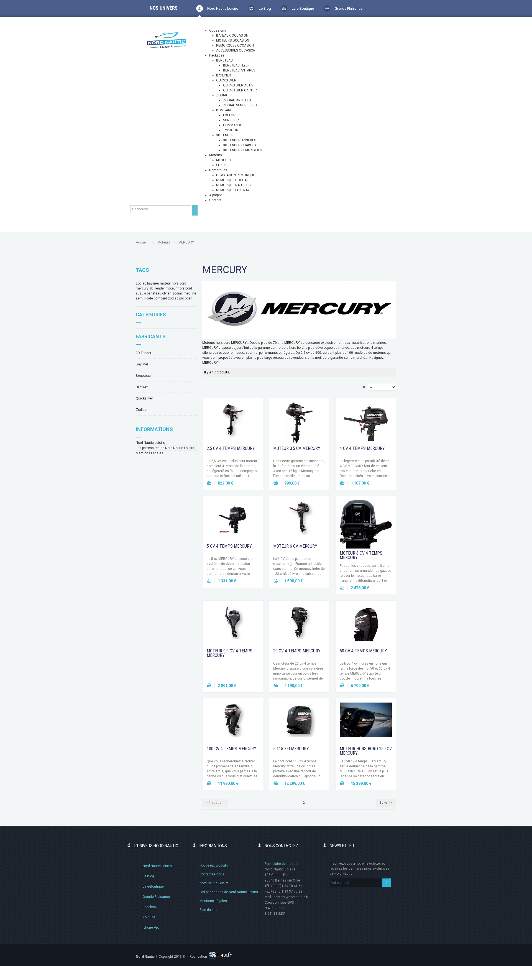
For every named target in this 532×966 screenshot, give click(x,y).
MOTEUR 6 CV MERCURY (295, 546)
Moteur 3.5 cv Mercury (296, 448)
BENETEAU (224, 60)
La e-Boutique (303, 8)
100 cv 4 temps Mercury (231, 748)
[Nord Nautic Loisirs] (166, 40)
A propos (215, 195)
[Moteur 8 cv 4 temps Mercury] (366, 524)
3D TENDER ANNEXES (239, 140)
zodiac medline (184, 293)
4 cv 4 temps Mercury (362, 448)
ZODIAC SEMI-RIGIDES (240, 105)
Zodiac (141, 410)
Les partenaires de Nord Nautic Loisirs (165, 448)
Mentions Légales (149, 453)
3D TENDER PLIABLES (239, 145)
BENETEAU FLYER (236, 65)
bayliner (153, 283)
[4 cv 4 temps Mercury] (366, 423)
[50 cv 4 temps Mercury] (366, 625)
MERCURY (224, 160)
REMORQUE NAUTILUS (233, 185)
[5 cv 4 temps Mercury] (233, 521)
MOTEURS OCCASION (232, 40)
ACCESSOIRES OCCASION (235, 50)
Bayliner (142, 364)
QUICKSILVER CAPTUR (240, 90)
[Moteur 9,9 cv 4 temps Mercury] (233, 625)
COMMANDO (232, 125)
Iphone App (151, 927)
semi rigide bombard (151, 298)
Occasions (217, 30)
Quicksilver (144, 398)
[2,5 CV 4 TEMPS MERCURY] (233, 423)
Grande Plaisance (348, 8)
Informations (154, 429)
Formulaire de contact (281, 864)
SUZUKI (221, 165)
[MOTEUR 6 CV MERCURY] (299, 521)
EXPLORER (231, 115)
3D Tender (157, 288)
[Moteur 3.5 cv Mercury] (299, 423)
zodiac (141, 283)
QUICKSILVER (226, 80)
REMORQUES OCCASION (235, 45)
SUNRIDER (231, 120)
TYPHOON (230, 130)
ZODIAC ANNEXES (237, 100)
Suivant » (386, 802)
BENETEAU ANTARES (239, 70)
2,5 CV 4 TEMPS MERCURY (231, 448)
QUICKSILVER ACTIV (238, 85)
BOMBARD (224, 110)
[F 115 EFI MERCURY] (299, 723)
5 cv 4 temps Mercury (229, 546)
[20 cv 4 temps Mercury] (299, 625)
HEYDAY (142, 387)
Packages (216, 55)
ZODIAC (222, 95)
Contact (215, 200)
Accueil (141, 242)
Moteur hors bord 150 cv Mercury (366, 751)
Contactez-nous (212, 874)
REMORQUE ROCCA (231, 180)
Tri (363, 387)
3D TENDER (225, 135)
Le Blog (265, 8)
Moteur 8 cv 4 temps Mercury (361, 555)
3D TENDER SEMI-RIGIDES (242, 150)
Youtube (149, 917)
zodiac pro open (180, 298)
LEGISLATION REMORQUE (235, 175)
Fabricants (151, 336)
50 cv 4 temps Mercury (363, 651)
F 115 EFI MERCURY (291, 748)
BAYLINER (223, 75)
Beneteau (143, 376)
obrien (167, 293)
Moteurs (215, 155)
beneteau (154, 293)
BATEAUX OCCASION (232, 35)
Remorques (218, 170)
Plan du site (209, 910)
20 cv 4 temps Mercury (297, 651)
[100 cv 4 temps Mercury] (233, 723)
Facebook (150, 907)
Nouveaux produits (214, 865)
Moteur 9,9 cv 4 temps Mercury (229, 653)
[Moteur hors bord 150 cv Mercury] (366, 723)
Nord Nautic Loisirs (222, 8)
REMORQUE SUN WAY (232, 190)
